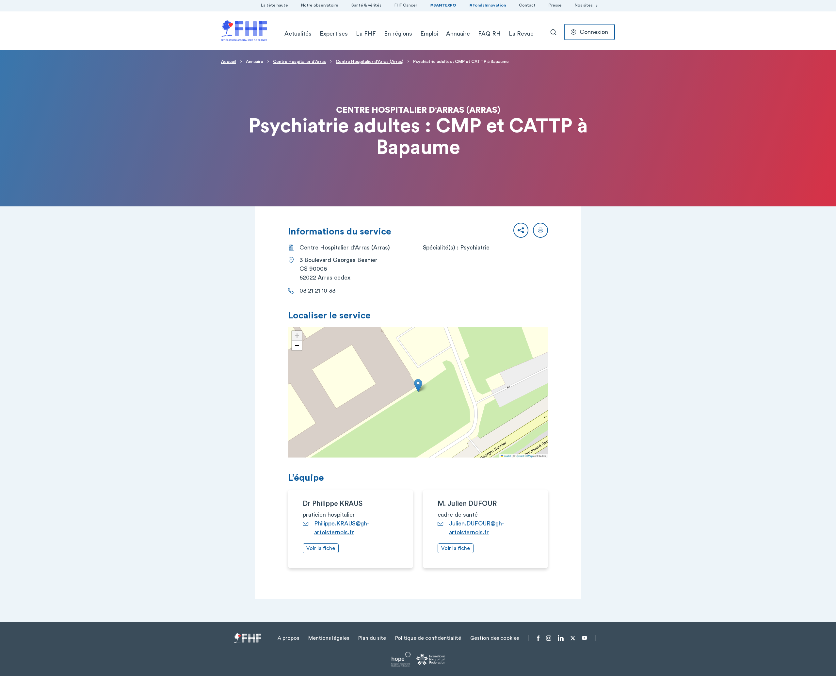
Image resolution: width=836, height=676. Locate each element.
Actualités (298, 34)
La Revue (521, 34)
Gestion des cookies (494, 638)
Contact (527, 5)
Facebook (538, 638)
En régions (398, 34)
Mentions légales (328, 638)
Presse (555, 5)
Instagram (548, 638)
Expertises (334, 34)
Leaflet (507, 456)
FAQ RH (489, 34)
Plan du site (372, 638)
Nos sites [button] (584, 5)
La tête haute (274, 5)
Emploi (429, 34)
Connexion (594, 32)
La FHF (366, 34)
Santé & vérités (366, 5)
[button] (520, 230)
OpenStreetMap (524, 456)
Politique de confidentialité (428, 638)
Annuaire (458, 34)
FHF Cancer (405, 5)
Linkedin (560, 638)
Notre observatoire (319, 5)
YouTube (584, 638)
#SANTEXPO (443, 5)
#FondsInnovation (487, 5)
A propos (288, 638)
